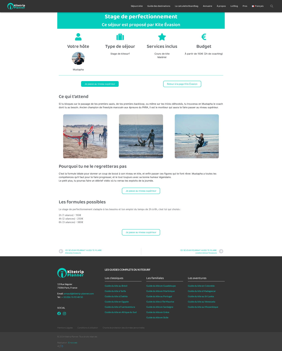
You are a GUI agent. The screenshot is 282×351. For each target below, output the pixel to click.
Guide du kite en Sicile (157, 317)
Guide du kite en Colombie (201, 285)
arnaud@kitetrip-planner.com (79, 293)
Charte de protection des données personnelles (124, 327)
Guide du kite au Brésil (116, 285)
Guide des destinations (158, 6)
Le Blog (234, 6)
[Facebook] (59, 313)
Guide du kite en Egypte (117, 301)
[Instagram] (64, 313)
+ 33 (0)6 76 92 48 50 (72, 297)
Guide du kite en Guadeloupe (161, 285)
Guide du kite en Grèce (157, 312)
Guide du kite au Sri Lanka (201, 296)
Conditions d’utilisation (87, 327)
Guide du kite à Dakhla (116, 296)
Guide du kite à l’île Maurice (160, 301)
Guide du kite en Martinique (160, 291)
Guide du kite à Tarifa (115, 291)
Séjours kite (137, 6)
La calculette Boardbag (186, 6)
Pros (245, 6)
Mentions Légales (65, 327)
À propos (221, 6)
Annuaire (207, 6)
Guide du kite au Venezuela (201, 301)
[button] (272, 6)
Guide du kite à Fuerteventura (120, 306)
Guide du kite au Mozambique (203, 306)
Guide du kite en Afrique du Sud (121, 312)
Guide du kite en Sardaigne (159, 306)
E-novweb (72, 342)
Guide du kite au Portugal (159, 296)
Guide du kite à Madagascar (202, 291)
